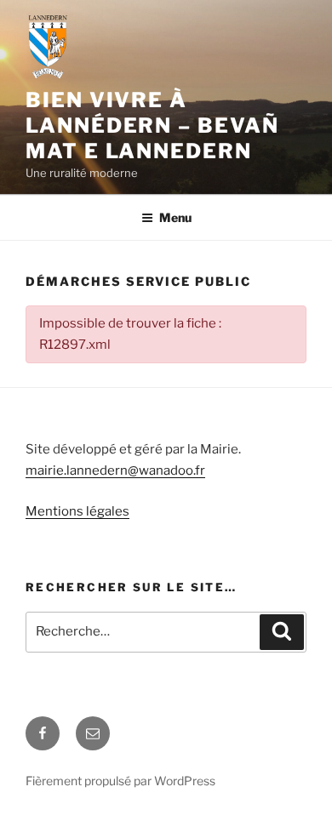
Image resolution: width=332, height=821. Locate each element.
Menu (175, 217)
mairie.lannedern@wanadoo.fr (115, 470)
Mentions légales (77, 511)
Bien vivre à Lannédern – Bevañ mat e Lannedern (152, 125)
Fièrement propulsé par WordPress (120, 780)
